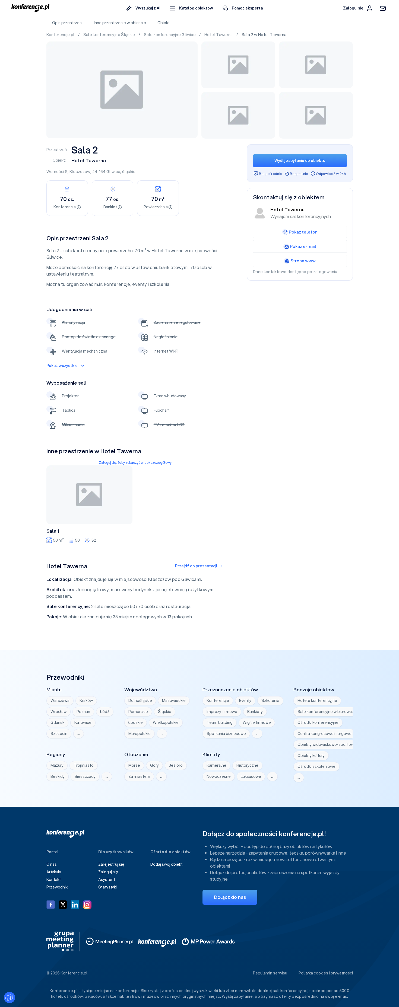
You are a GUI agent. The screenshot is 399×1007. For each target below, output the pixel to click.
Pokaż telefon (303, 232)
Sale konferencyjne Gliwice (170, 34)
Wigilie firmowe (257, 722)
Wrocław (58, 711)
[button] (191, 8)
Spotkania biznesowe (226, 733)
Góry (154, 765)
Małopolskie (139, 733)
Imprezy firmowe (222, 711)
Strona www (303, 261)
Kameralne (216, 765)
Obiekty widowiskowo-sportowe (326, 744)
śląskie (128, 171)
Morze (134, 765)
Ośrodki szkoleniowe (316, 766)
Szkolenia (270, 700)
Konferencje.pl (60, 34)
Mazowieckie (174, 700)
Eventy (245, 700)
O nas (51, 864)
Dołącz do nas (230, 897)
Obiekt (163, 22)
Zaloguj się (108, 872)
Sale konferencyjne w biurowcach (327, 711)
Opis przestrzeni (67, 22)
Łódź (104, 711)
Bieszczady (85, 776)
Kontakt (53, 879)
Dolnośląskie (140, 700)
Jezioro (176, 765)
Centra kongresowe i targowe (324, 733)
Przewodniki (57, 887)
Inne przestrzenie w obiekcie (120, 22)
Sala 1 (52, 531)
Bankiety (255, 711)
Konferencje (218, 700)
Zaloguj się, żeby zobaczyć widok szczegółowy (135, 462)
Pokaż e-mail (303, 246)
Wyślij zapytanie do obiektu (299, 160)
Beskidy (57, 776)
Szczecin (58, 733)
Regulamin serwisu (270, 973)
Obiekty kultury (311, 755)
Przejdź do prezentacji (196, 566)
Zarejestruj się (111, 864)
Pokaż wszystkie (62, 365)
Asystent (106, 879)
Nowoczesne (219, 776)
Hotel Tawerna (219, 34)
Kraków (86, 700)
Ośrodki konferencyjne (317, 722)
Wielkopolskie (166, 722)
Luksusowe (251, 776)
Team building (220, 722)
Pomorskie (138, 711)
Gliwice (113, 171)
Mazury (57, 765)
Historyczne (247, 765)
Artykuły (53, 872)
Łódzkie (135, 722)
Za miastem (139, 776)
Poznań (83, 711)
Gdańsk (57, 722)
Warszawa (59, 700)
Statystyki (107, 887)
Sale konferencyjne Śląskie (109, 34)
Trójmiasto (84, 765)
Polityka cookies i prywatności (326, 973)
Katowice (82, 722)
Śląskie (164, 711)
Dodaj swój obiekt (166, 864)
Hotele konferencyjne (317, 700)
